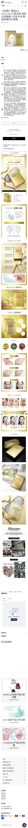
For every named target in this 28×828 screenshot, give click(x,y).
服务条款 (3, 797)
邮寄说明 (3, 793)
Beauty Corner (5, 22)
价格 (2, 57)
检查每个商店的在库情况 (9, 148)
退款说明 (3, 795)
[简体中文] (23, 825)
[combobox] (14, 5)
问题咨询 (3, 636)
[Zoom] (25, 50)
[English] (25, 825)
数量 (2, 63)
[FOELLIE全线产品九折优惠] (14, 686)
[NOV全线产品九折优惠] (14, 711)
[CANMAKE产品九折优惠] (14, 734)
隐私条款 (3, 798)
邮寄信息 (3, 632)
